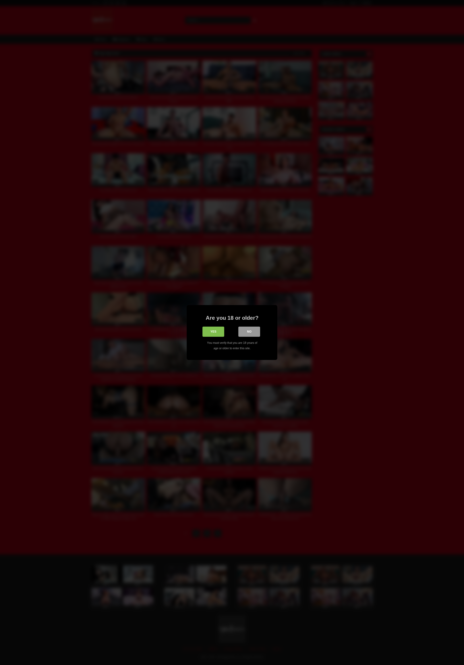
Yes (213, 331)
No (249, 331)
